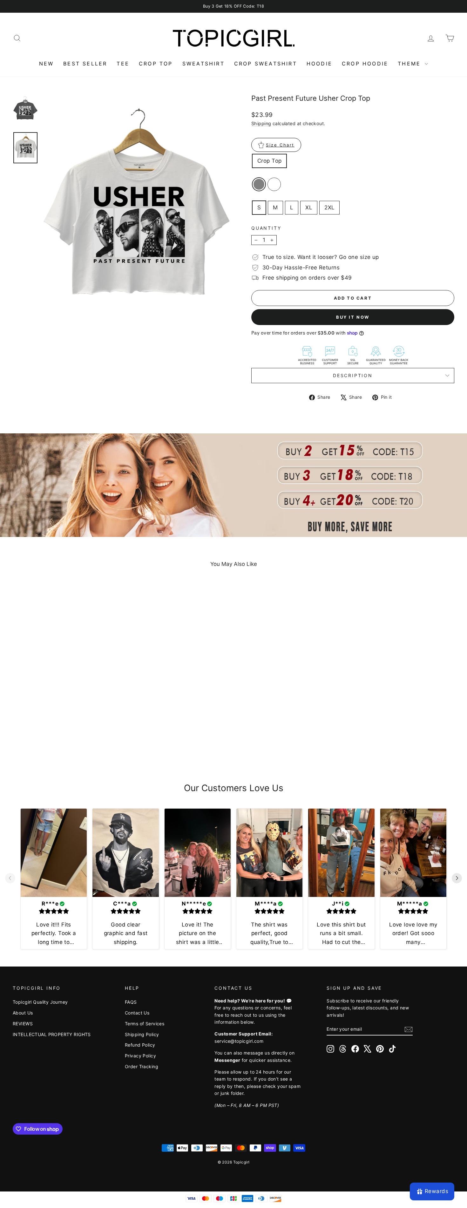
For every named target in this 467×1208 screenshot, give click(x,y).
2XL (329, 207)
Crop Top (269, 161)
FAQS (131, 1002)
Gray (259, 184)
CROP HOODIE (365, 63)
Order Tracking (141, 1066)
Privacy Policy (140, 1055)
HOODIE (319, 63)
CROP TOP (156, 63)
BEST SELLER (85, 63)
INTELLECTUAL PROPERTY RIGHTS (52, 1034)
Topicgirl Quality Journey (40, 1002)
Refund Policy (140, 1045)
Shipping (261, 123)
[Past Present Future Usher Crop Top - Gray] (61, 745)
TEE (123, 63)
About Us (23, 1012)
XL (308, 207)
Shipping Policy (142, 1034)
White (274, 184)
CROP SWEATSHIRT (265, 63)
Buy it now (352, 317)
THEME (410, 63)
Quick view (65, 713)
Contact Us (137, 1012)
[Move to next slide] (456, 878)
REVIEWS (23, 1023)
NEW (46, 63)
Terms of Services (144, 1023)
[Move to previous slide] (10, 878)
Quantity (266, 228)
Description (353, 375)
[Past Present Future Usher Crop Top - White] (70, 745)
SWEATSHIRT (203, 63)
